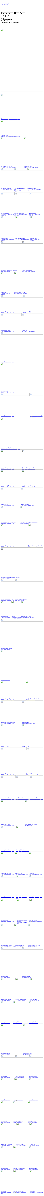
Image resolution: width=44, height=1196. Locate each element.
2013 (27, 699)
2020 (2, 167)
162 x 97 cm (34, 239)
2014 (23, 723)
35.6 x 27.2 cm (35, 416)
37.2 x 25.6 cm (6, 448)
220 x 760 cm (5, 136)
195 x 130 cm (28, 167)
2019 (31, 239)
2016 (2, 271)
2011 (29, 946)
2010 (15, 1100)
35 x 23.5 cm (5, 293)
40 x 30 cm (19, 214)
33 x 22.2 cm (34, 214)
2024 (2, 136)
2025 (2, 119)
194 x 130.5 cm (6, 189)
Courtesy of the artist (29, 271)
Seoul (4, 240)
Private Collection (30, 825)
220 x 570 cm (5, 119)
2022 (2, 214)
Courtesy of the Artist (13, 119)
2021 (15, 190)
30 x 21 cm (20, 239)
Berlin (18, 119)
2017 (23, 271)
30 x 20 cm (5, 214)
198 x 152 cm (5, 167)
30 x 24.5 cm (32, 189)
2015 (29, 546)
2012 (30, 1023)
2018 (30, 214)
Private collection (12, 167)
